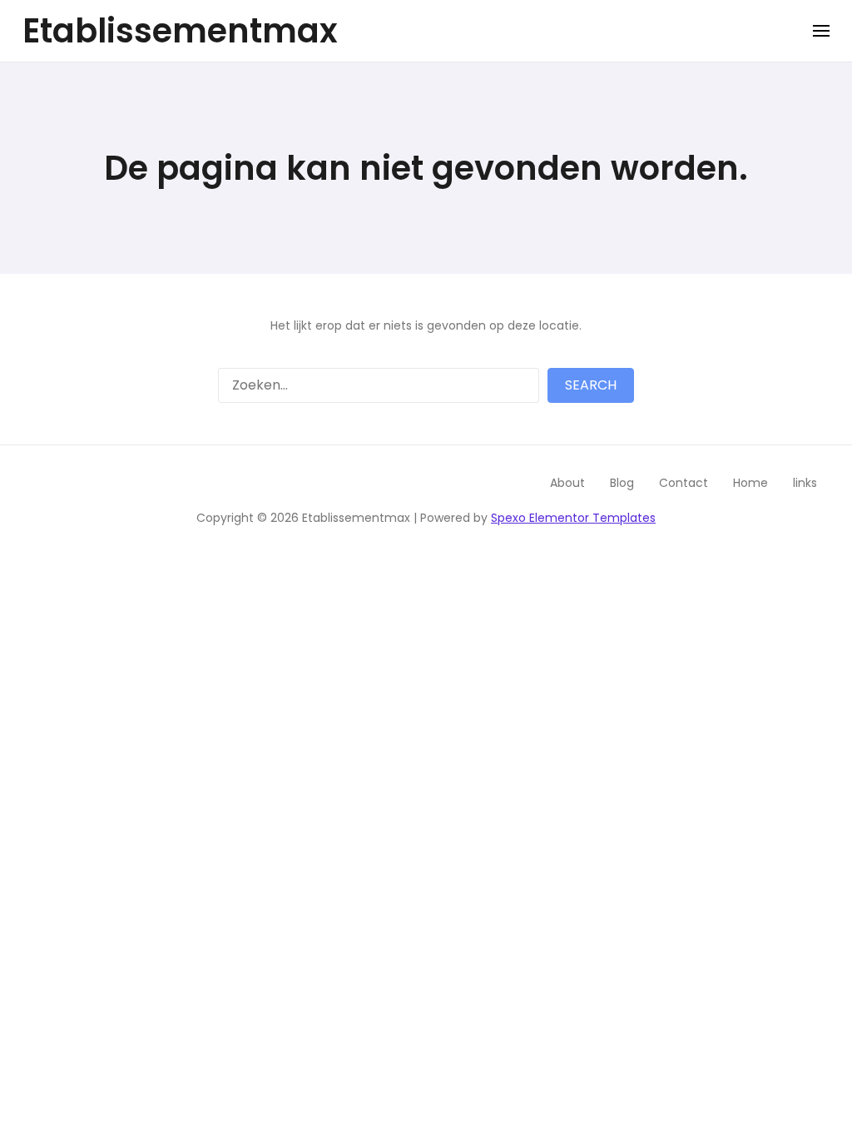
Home (750, 482)
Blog (622, 482)
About (567, 482)
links (805, 482)
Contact (683, 482)
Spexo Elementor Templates (573, 517)
